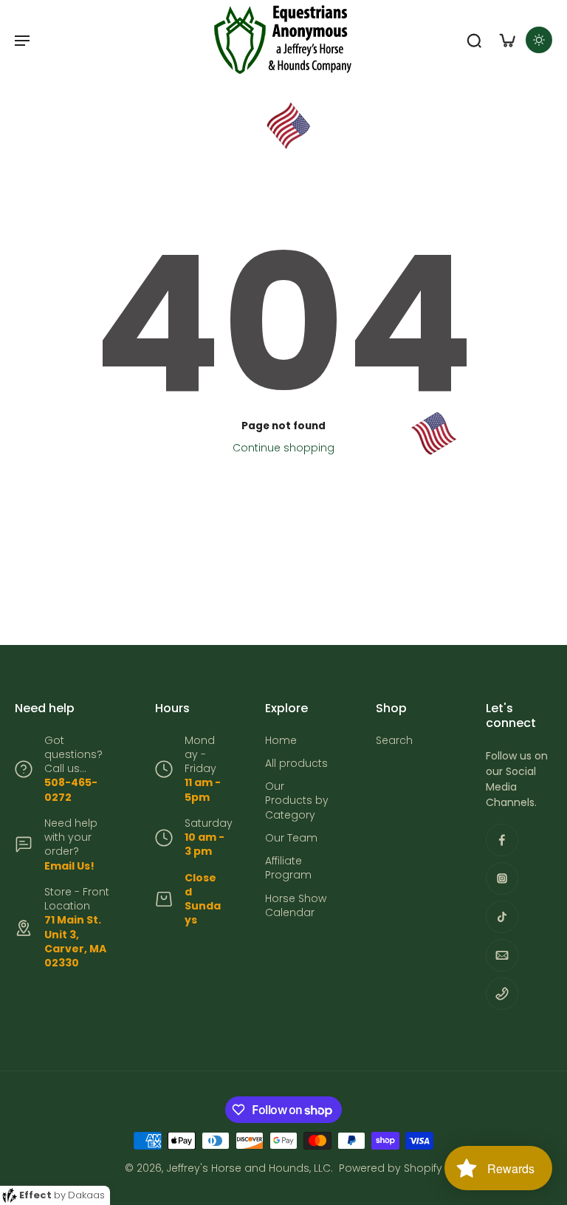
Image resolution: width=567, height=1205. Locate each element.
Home (281, 741)
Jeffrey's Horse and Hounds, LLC (248, 1168)
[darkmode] (539, 40)
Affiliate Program (288, 868)
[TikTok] (502, 917)
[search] (474, 40)
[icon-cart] (506, 40)
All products (296, 764)
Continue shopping (283, 447)
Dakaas (86, 1195)
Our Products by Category (297, 800)
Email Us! (69, 865)
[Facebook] (502, 840)
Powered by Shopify (390, 1168)
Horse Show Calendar (295, 906)
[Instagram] (502, 878)
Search (394, 741)
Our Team (291, 838)
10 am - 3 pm (204, 844)
